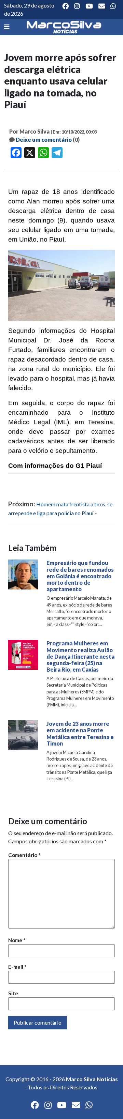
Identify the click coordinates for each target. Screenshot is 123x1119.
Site (13, 993)
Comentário (24, 855)
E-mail (17, 967)
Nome (17, 940)
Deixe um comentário (44, 139)
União (28, 239)
